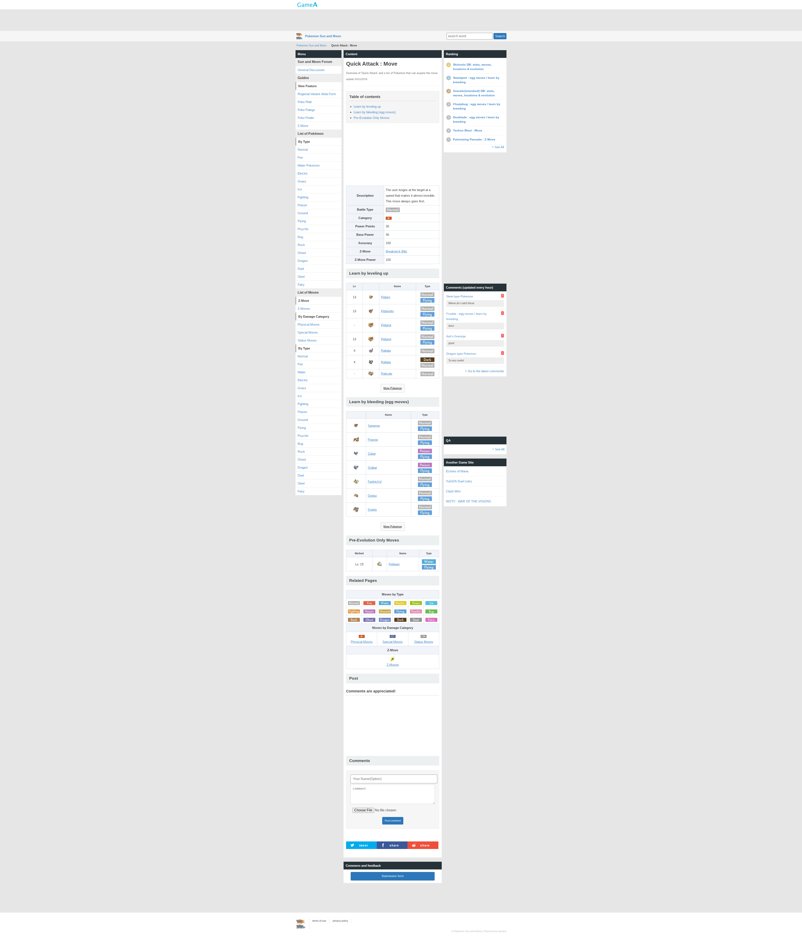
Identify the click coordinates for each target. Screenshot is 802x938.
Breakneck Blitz (396, 251)
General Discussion (311, 70)
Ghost (302, 253)
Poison (302, 205)
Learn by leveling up (367, 106)
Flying (302, 221)
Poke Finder (306, 118)
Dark (301, 268)
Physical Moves (309, 324)
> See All (498, 147)
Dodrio (372, 509)
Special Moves (308, 332)
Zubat (372, 453)
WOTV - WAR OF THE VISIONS (468, 501)
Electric (303, 173)
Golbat (372, 467)
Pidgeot (386, 325)
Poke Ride (305, 102)
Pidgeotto (387, 311)
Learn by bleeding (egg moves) (375, 112)
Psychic (303, 229)
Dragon (303, 261)
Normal (303, 149)
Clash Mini (453, 491)
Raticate (386, 373)
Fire (300, 157)
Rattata (386, 350)
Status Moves (307, 340)
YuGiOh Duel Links (459, 481)
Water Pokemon (309, 165)
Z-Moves (304, 308)
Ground (303, 213)
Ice (300, 189)
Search (500, 36)
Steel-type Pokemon (459, 296)
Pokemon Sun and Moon (323, 36)
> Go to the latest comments (484, 371)
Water (302, 372)
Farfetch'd (374, 481)
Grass (302, 181)
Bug (300, 237)
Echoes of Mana (457, 471)
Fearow (373, 439)
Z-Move (303, 125)
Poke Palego (306, 110)
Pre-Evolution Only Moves (372, 118)
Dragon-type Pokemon (461, 353)
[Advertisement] (401, 19)
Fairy (301, 284)
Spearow (374, 425)
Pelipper (394, 564)
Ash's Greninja (456, 336)
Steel (301, 276)
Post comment (393, 820)
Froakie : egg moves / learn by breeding (466, 316)
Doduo (372, 495)
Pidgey (385, 297)
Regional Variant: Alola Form (317, 94)
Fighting (303, 197)
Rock (301, 245)
